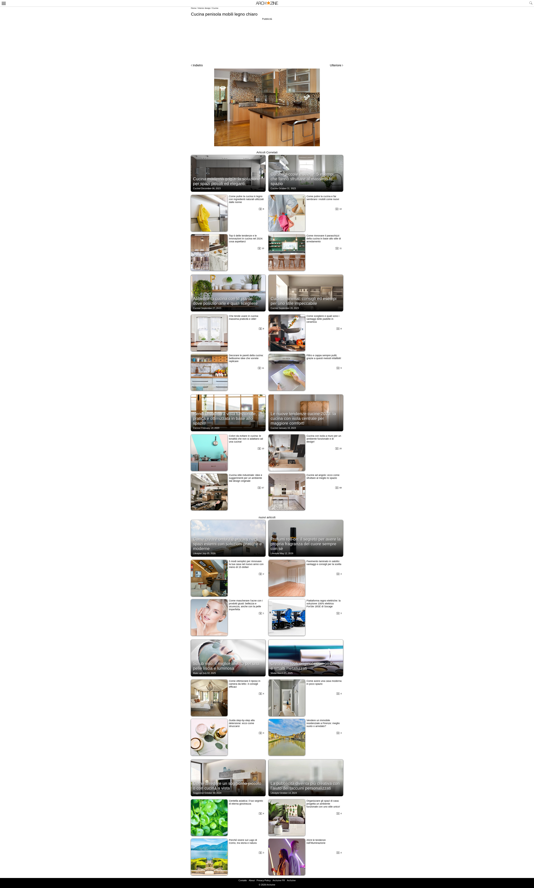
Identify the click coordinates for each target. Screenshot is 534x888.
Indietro (198, 65)
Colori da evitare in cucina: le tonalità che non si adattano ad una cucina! (246, 438)
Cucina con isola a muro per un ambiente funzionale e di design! (323, 438)
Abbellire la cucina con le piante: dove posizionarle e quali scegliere (225, 301)
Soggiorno (198, 793)
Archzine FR (279, 880)
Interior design (204, 8)
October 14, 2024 (288, 793)
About (252, 880)
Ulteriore (335, 65)
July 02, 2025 (209, 673)
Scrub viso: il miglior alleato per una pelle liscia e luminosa (226, 666)
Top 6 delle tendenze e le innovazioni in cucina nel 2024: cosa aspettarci (246, 238)
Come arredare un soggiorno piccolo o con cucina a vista (227, 785)
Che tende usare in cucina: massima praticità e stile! (244, 317)
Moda (273, 673)
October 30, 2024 (212, 793)
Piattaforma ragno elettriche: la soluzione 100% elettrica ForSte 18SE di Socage (323, 603)
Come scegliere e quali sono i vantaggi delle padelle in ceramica (322, 319)
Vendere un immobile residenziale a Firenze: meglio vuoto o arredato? (323, 723)
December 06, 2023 (211, 188)
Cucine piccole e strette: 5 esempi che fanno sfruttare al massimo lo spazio (302, 179)
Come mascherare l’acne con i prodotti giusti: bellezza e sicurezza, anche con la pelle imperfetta (246, 605)
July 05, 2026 (209, 553)
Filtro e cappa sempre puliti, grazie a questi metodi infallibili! (323, 357)
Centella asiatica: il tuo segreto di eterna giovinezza (246, 802)
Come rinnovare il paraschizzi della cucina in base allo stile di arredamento (323, 238)
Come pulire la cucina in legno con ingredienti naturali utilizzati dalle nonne (246, 199)
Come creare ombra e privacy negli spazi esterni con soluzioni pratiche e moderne (227, 544)
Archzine (291, 880)
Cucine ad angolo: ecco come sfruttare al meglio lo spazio (322, 476)
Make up (197, 673)
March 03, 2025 (285, 673)
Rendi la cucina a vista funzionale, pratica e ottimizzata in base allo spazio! (225, 418)
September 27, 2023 (211, 308)
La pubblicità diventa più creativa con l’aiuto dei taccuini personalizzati (305, 785)
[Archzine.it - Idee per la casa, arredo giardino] (267, 3)
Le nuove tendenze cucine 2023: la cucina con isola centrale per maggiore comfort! (303, 418)
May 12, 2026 (286, 553)
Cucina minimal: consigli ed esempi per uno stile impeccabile (304, 301)
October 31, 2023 (287, 188)
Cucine (215, 8)
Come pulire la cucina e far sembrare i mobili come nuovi (322, 198)
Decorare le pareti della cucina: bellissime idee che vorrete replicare (246, 358)
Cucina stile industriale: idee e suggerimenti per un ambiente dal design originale (245, 478)
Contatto (242, 880)
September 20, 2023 (289, 308)
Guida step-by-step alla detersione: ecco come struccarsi (242, 723)
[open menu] (3, 3)
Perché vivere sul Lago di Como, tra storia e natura (243, 841)
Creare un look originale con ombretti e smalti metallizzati (305, 666)
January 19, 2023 (287, 428)
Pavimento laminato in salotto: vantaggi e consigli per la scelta (323, 563)
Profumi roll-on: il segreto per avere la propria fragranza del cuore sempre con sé (306, 544)
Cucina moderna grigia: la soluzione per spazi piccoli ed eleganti (226, 181)
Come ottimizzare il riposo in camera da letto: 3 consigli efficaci (244, 684)
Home (193, 8)
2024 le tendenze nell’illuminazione (316, 841)
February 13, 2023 (210, 428)
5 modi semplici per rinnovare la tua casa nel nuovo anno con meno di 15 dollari (246, 564)
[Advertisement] (267, 40)
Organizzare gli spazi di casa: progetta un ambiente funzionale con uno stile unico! (323, 803)
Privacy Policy (264, 880)
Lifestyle (197, 553)
